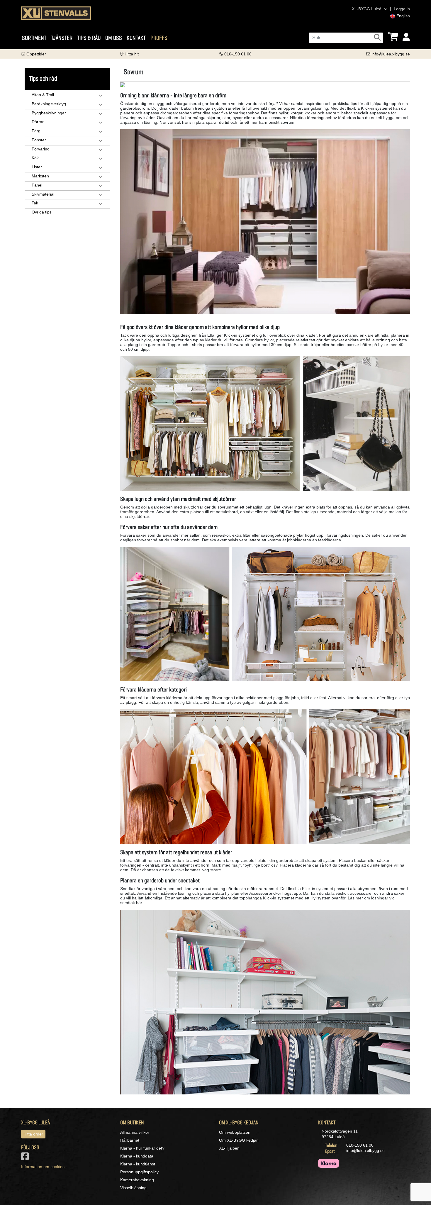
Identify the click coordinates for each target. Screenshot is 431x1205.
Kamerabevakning (137, 1179)
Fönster (39, 140)
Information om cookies (43, 1166)
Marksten (40, 176)
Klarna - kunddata (136, 1156)
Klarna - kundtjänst (137, 1164)
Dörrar (38, 121)
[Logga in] (406, 37)
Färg (36, 130)
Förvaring (41, 149)
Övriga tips (42, 212)
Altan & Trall (43, 94)
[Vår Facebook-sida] (26, 1158)
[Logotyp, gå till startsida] (56, 12)
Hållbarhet (129, 1140)
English (402, 15)
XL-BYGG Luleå (367, 8)
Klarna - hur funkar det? (142, 1148)
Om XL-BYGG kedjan (239, 1140)
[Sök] (377, 37)
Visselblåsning (133, 1187)
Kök (35, 157)
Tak (35, 203)
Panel (37, 185)
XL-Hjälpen (229, 1148)
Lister (37, 167)
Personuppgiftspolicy (139, 1172)
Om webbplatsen (234, 1132)
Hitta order (33, 1134)
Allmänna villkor (134, 1132)
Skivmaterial (43, 194)
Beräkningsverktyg (49, 103)
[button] (33, 53)
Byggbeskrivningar (49, 113)
